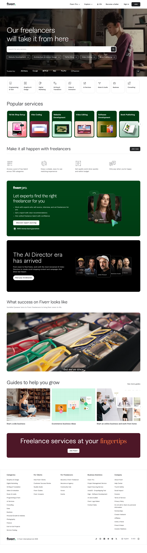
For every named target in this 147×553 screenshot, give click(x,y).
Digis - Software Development (97, 494)
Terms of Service (120, 498)
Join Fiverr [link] (73, 451)
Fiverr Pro (91, 480)
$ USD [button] (133, 539)
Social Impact (118, 490)
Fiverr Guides (38, 490)
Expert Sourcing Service (95, 487)
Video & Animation (13, 490)
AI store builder (93, 498)
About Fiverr (118, 480)
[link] (18, 57)
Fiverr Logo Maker (94, 501)
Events (63, 494)
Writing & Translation (13, 487)
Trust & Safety (119, 487)
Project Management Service (97, 483)
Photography (11, 519)
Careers (117, 494)
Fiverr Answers (39, 494)
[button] (75, 4)
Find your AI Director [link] (23, 278)
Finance (9, 523)
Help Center (118, 483)
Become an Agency (67, 483)
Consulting (10, 505)
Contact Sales (92, 505)
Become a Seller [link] (112, 4)
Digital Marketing (12, 483)
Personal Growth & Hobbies (16, 516)
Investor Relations (120, 529)
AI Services (10, 501)
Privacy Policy (119, 501)
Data (8, 508)
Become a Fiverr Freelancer (70, 480)
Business (9, 512)
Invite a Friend (119, 522)
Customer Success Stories (42, 483)
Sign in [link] (126, 4)
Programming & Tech (13, 498)
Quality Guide (38, 487)
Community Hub (66, 487)
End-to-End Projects (13, 526)
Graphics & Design (13, 480)
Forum (63, 490)
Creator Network (120, 514)
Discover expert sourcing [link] (26, 223)
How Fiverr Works (40, 480)
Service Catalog (12, 530)
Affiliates (117, 518)
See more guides (133, 384)
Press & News (119, 525)
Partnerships (118, 511)
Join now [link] (135, 149)
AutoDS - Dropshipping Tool (97, 490)
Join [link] (136, 4)
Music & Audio (11, 494)
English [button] (126, 539)
